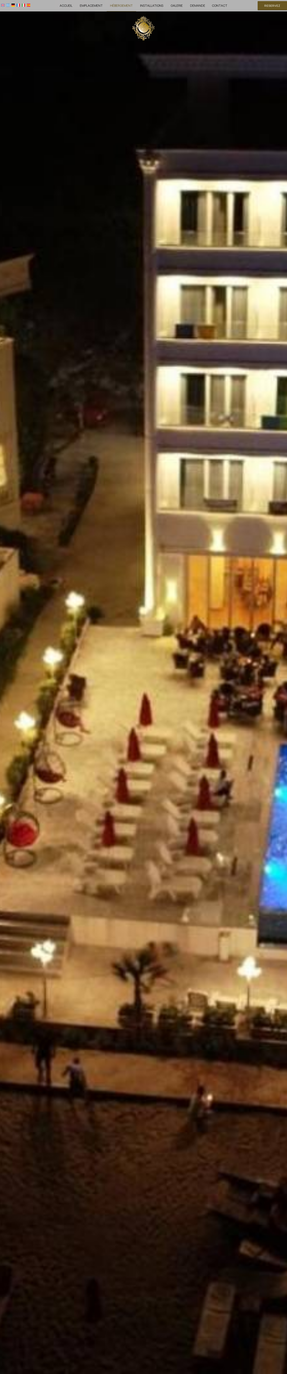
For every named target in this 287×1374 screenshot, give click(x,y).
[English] (2, 5)
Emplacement (91, 5)
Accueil (66, 5)
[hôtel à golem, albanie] (143, 27)
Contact (219, 5)
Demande (197, 5)
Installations (151, 5)
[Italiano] (23, 5)
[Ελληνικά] (8, 5)
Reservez (272, 6)
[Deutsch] (13, 5)
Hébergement (121, 5)
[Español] (28, 5)
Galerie (177, 5)
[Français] (18, 5)
